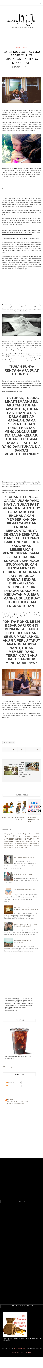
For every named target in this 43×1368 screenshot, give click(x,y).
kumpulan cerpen (9, 845)
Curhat (36, 834)
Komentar (11, 1086)
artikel (6, 843)
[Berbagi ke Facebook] (6, 749)
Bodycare (14, 834)
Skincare (22, 841)
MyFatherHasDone (13, 838)
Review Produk (13, 841)
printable (6, 847)
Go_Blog (10, 1099)
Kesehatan (27, 836)
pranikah (36, 845)
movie (16, 845)
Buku (31, 834)
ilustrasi (30, 843)
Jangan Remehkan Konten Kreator (24, 857)
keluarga (36, 843)
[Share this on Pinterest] (21, 749)
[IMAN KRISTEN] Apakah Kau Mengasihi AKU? (23, 941)
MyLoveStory (32, 838)
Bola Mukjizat (23, 834)
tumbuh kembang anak (20, 847)
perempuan (30, 845)
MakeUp (36, 836)
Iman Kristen (21, 47)
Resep (6, 841)
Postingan (11, 1082)
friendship (25, 843)
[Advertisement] (21, 286)
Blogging (7, 834)
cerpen (11, 843)
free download (18, 843)
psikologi (11, 847)
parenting (22, 845)
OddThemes (19, 1349)
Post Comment (26, 67)
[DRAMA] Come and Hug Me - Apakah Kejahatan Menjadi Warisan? (25, 925)
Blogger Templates (21, 1352)
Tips (37, 841)
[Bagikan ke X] (14, 749)
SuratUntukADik (30, 841)
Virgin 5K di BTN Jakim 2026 (23, 874)
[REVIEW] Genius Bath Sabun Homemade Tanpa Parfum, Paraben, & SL (26, 908)
